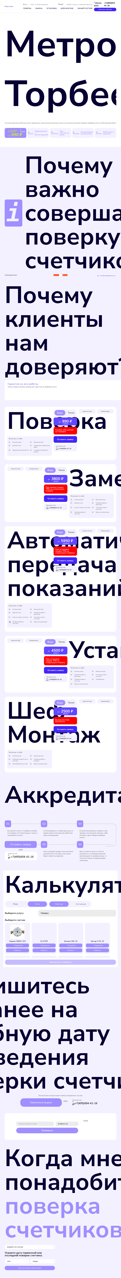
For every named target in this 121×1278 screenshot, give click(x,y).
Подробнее (18, 945)
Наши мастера (87, 411)
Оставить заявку (65, 439)
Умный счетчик (84, 8)
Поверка (27, 8)
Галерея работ (105, 411)
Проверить (47, 1130)
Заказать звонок (105, 9)
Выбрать (17, 950)
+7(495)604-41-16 (109, 4)
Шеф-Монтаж (67, 8)
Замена (38, 8)
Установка (51, 8)
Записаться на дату (41, 1102)
